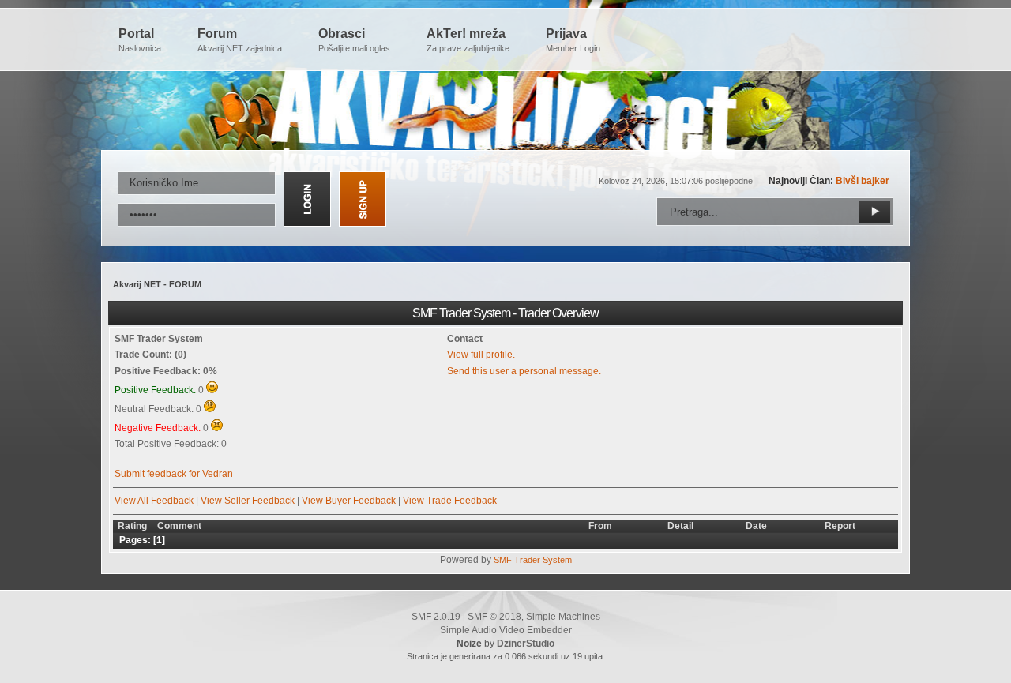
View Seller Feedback (248, 500)
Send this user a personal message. (524, 371)
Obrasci (354, 40)
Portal (139, 40)
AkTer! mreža (468, 40)
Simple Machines (563, 616)
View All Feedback (154, 500)
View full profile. (481, 354)
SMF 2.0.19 (436, 616)
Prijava (573, 40)
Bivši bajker (862, 180)
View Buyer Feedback (349, 500)
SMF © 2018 (494, 616)
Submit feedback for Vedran (174, 473)
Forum (239, 40)
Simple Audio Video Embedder (506, 630)
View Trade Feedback (450, 500)
